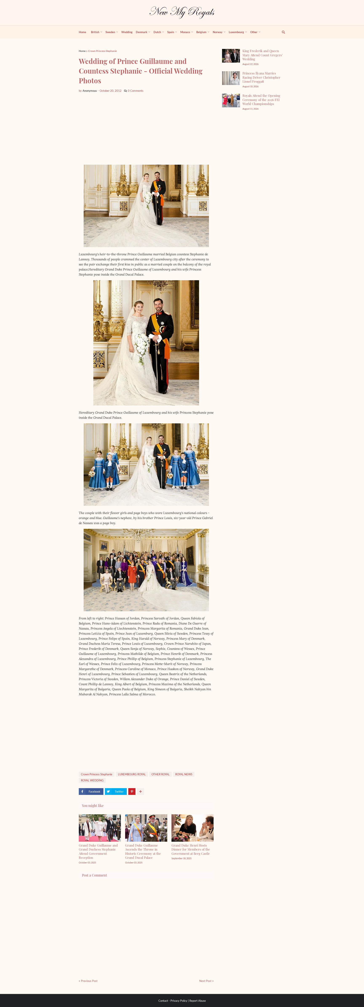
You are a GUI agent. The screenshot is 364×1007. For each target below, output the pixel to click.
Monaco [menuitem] (185, 32)
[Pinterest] (131, 791)
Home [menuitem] (82, 32)
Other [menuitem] (253, 32)
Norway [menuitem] (217, 32)
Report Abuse (197, 1000)
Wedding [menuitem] (126, 32)
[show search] (281, 32)
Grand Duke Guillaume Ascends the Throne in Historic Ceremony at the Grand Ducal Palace (143, 851)
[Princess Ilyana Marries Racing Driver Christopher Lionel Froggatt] (231, 78)
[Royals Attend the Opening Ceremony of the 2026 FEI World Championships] (231, 100)
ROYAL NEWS (183, 774)
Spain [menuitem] (170, 32)
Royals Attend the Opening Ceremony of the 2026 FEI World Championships (261, 99)
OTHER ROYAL (160, 774)
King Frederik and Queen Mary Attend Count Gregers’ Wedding (262, 55)
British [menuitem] (95, 32)
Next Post (205, 981)
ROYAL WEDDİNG (92, 780)
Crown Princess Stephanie (102, 51)
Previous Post (89, 981)
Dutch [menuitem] (157, 32)
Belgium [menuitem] (201, 32)
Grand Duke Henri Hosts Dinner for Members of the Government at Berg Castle (190, 849)
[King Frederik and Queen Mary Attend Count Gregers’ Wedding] (231, 56)
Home (82, 51)
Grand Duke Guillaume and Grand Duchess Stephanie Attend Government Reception (98, 851)
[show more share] (140, 791)
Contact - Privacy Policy (172, 1000)
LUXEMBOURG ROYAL (132, 774)
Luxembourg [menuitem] (236, 32)
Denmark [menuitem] (141, 32)
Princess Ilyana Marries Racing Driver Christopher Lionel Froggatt (261, 77)
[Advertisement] (146, 128)
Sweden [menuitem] (110, 32)
